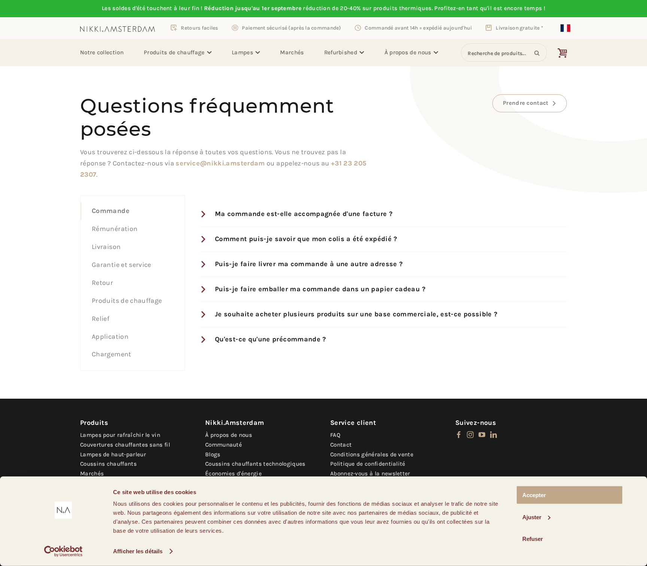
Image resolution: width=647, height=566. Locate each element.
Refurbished (340, 52)
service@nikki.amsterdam (220, 163)
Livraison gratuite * (519, 28)
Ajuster (531, 517)
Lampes (242, 52)
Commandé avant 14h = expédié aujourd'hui (418, 28)
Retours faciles (199, 28)
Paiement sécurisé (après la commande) (291, 28)
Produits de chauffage (174, 52)
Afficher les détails (137, 551)
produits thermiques (402, 8)
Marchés (292, 52)
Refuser (532, 539)
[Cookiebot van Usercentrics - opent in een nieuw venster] (63, 551)
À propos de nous (408, 52)
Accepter (534, 495)
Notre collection (102, 52)
